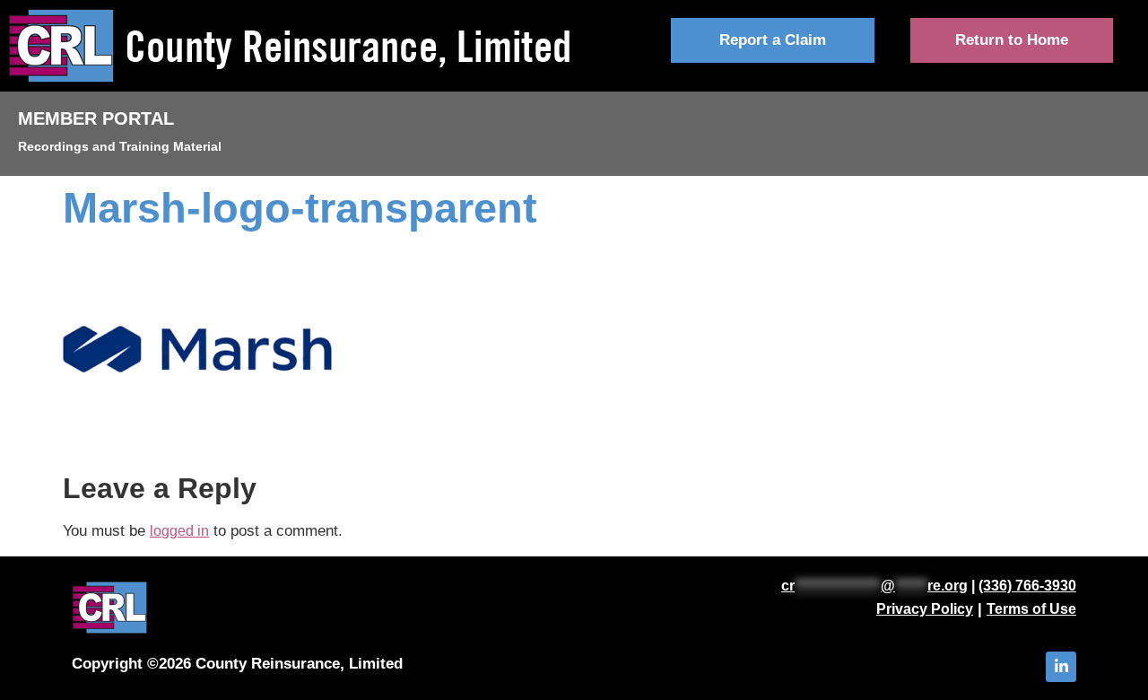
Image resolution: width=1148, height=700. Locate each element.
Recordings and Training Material (120, 146)
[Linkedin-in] (1061, 667)
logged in (179, 530)
